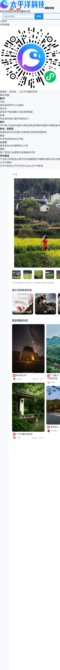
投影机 (10, 138)
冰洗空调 (14, 132)
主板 (11, 125)
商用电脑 (28, 111)
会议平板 (18, 138)
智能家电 (42, 132)
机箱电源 (30, 125)
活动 (7, 11)
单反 (2, 118)
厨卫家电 (32, 132)
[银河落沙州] (28, 348)
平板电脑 (11, 111)
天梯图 (40, 159)
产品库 (3, 159)
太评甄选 (11, 159)
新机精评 (4, 105)
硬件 (2, 122)
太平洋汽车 (17, 165)
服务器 (3, 145)
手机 (2, 101)
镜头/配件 (14, 118)
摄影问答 (25, 11)
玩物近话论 (50, 159)
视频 (30, 159)
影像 (2, 115)
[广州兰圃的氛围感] (28, 407)
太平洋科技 (6, 165)
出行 (2, 149)
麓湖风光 (55, 426)
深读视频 (23, 152)
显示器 (22, 125)
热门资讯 (4, 152)
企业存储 (11, 145)
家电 (2, 128)
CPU (2, 125)
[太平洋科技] (22, 8)
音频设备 (53, 125)
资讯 (18, 11)
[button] (25, 223)
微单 (7, 118)
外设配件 (44, 125)
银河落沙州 (21, 375)
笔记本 (3, 108)
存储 (16, 125)
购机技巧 (24, 118)
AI (57, 159)
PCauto (27, 165)
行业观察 (14, 152)
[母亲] (45, 303)
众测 (18, 159)
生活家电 (23, 132)
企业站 (3, 142)
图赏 (34, 159)
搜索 (39, 16)
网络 (18, 145)
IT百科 (24, 159)
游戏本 (3, 111)
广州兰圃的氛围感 (24, 434)
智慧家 (10, 128)
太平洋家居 (37, 165)
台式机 (19, 111)
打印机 (3, 138)
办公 (2, 135)
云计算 (24, 145)
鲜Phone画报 (16, 105)
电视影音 (4, 132)
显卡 (7, 125)
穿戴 (37, 125)
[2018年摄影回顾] (22, 303)
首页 (2, 11)
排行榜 (12, 11)
